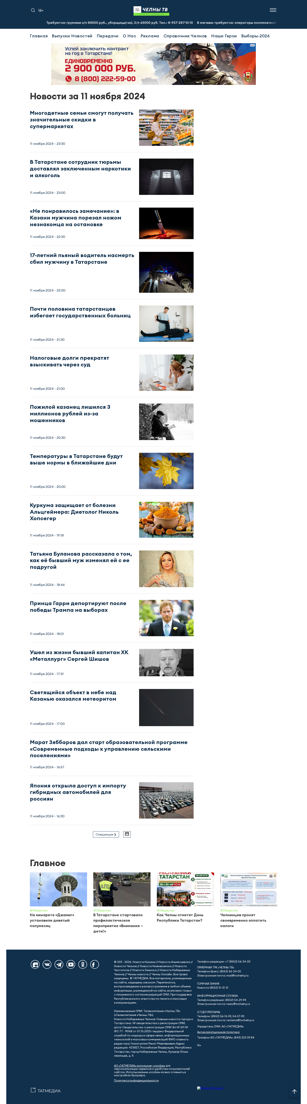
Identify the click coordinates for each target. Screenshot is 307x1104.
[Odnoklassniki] (82, 964)
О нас (129, 35)
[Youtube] (70, 964)
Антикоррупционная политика (218, 1032)
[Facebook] (94, 964)
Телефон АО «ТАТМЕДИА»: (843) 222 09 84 (225, 1037)
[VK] (47, 964)
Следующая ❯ (106, 834)
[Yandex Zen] (35, 964)
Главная (39, 35)
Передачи (108, 35)
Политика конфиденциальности (136, 1080)
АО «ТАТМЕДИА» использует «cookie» (139, 1065)
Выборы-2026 (255, 35)
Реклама (150, 35)
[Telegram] (59, 964)
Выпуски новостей (72, 35)
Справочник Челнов (185, 35)
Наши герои (224, 35)
